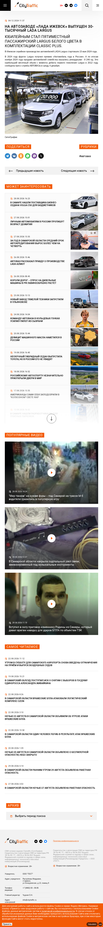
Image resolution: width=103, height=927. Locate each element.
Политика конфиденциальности (66, 841)
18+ (61, 5)
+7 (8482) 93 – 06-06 (30, 888)
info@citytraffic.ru (29, 900)
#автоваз (85, 156)
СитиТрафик (11, 137)
